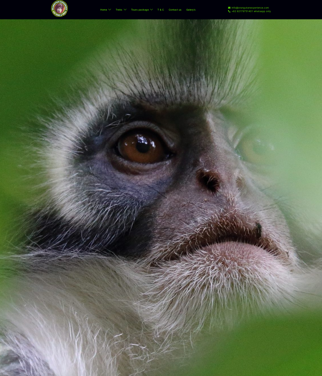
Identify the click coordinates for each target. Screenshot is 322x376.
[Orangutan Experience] (59, 9)
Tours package (140, 9)
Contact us (175, 9)
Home (103, 9)
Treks (119, 9)
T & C (160, 9)
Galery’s (191, 9)
